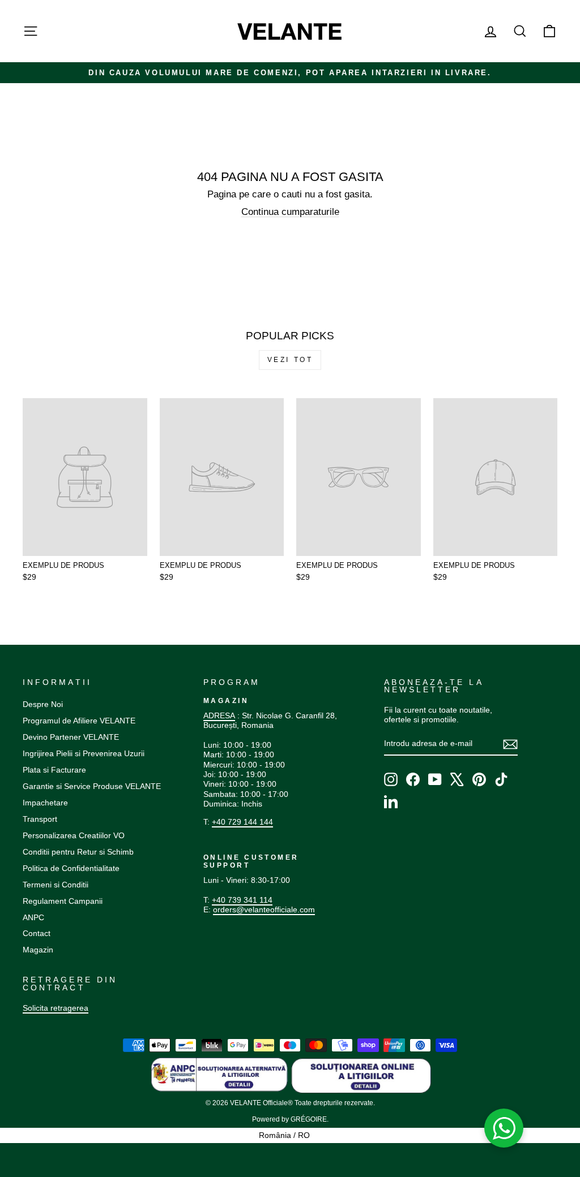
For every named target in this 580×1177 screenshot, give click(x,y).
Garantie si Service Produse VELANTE (92, 786)
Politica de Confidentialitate (71, 868)
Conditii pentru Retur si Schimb (78, 851)
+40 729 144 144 (242, 821)
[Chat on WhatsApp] (504, 1128)
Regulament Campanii (63, 901)
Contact (36, 933)
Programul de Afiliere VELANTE (79, 720)
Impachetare (45, 802)
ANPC (33, 917)
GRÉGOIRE (309, 1119)
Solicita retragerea (55, 1007)
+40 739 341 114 (242, 899)
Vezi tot (290, 360)
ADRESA (219, 715)
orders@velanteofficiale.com (264, 909)
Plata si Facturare (54, 769)
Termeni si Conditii (55, 884)
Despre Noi (43, 704)
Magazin (38, 949)
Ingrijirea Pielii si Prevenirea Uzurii (83, 753)
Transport (40, 819)
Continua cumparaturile (290, 211)
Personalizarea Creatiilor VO (74, 835)
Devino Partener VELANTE (71, 736)
